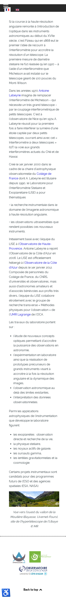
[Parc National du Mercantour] (41, 556)
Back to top (31, 589)
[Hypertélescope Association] (20, 556)
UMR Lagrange (20, 314)
